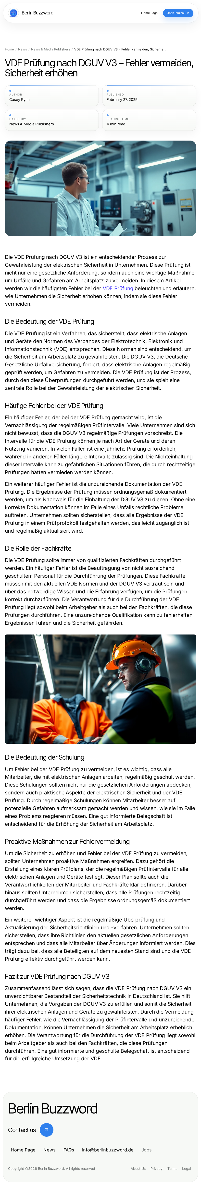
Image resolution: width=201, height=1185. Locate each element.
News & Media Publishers (50, 49)
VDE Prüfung (118, 288)
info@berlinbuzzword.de (108, 1149)
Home (9, 49)
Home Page (23, 1149)
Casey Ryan (19, 99)
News (22, 49)
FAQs (68, 1149)
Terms (172, 1168)
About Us (138, 1168)
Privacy (157, 1168)
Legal (186, 1168)
